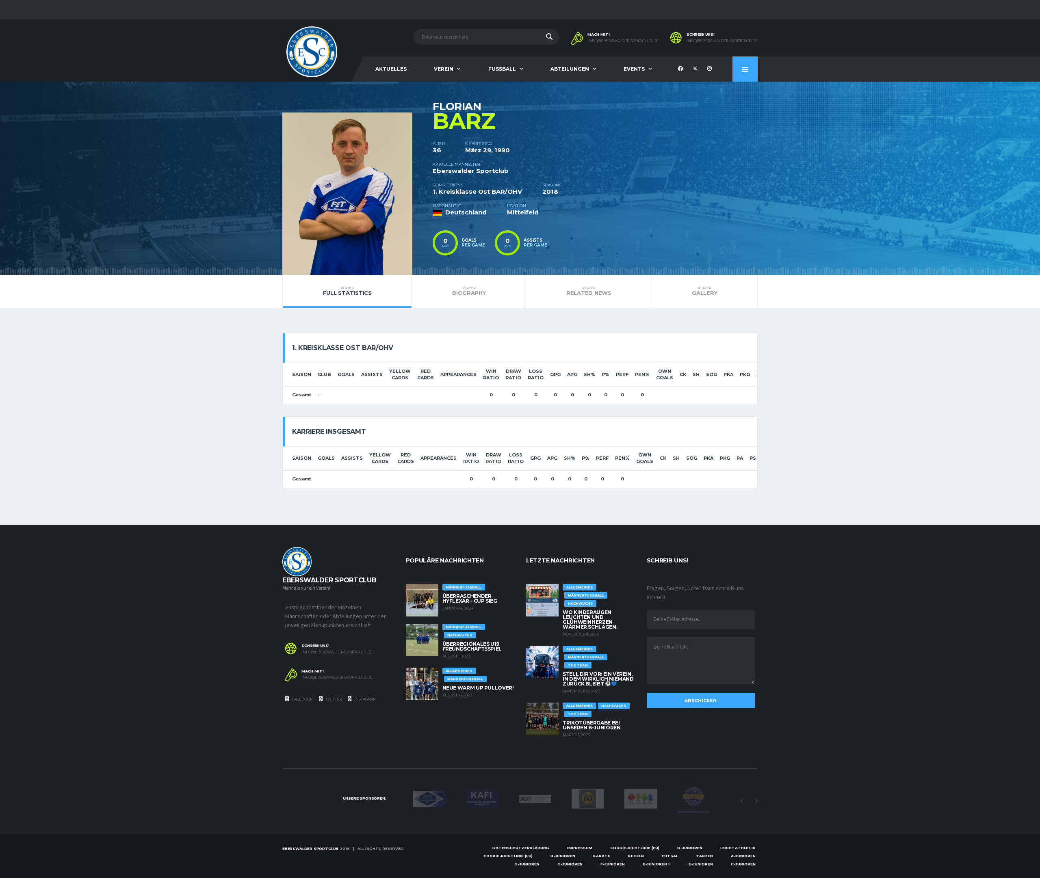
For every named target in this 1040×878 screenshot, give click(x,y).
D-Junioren (689, 848)
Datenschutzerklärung (520, 848)
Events (634, 69)
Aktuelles (391, 69)
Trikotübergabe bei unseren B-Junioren (592, 725)
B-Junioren (562, 856)
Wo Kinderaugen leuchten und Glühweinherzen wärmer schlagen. (590, 619)
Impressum (579, 848)
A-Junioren (743, 856)
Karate (601, 856)
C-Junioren (743, 864)
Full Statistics (347, 291)
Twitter (333, 699)
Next (756, 801)
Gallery (704, 291)
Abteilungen (569, 69)
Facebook (302, 699)
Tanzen (704, 856)
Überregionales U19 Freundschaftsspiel (472, 646)
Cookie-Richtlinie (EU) (634, 848)
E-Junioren (701, 864)
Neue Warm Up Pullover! (478, 688)
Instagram (365, 699)
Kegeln (636, 856)
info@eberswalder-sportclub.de (623, 41)
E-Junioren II (657, 864)
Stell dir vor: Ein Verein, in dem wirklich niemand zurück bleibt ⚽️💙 (598, 679)
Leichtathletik (738, 848)
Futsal (670, 856)
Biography (469, 291)
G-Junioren (527, 864)
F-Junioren (612, 864)
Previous (742, 801)
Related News (588, 291)
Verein (443, 69)
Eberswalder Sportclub (310, 848)
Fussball (502, 69)
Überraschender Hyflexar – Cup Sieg (469, 598)
